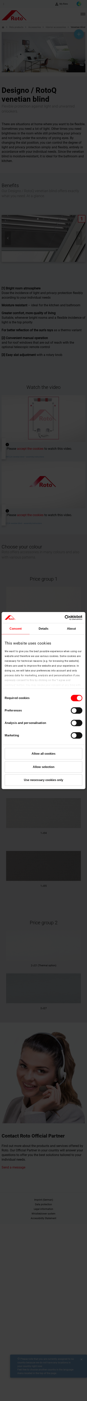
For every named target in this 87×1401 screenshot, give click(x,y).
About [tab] (71, 628)
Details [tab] (44, 628)
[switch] (76, 710)
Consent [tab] (16, 628)
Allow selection (43, 767)
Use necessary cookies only (43, 780)
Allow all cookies (43, 753)
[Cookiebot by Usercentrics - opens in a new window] (64, 617)
